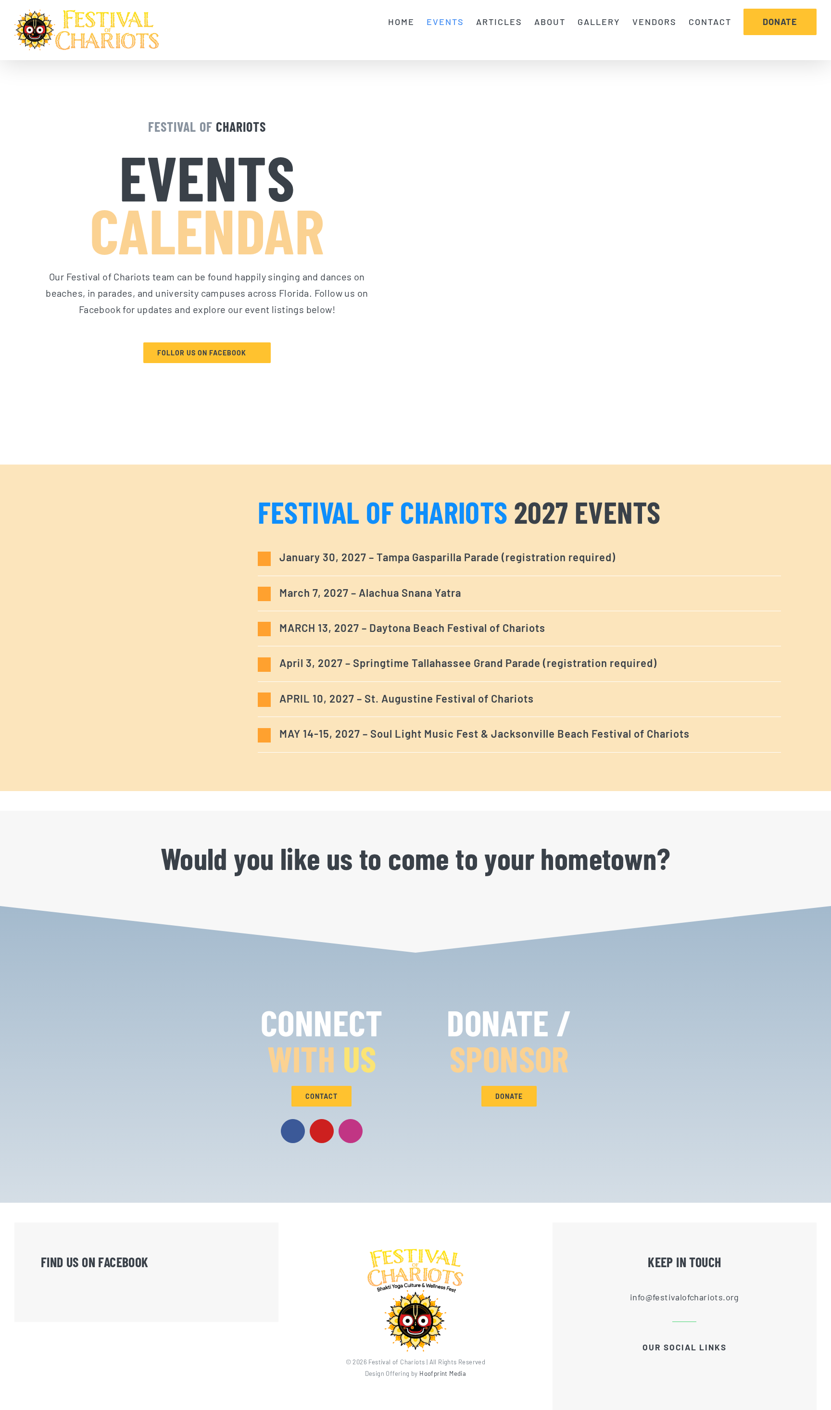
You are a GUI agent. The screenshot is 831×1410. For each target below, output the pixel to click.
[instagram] (351, 1131)
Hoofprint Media (442, 1373)
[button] (519, 557)
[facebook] (293, 1131)
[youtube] (322, 1131)
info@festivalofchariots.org (684, 1297)
